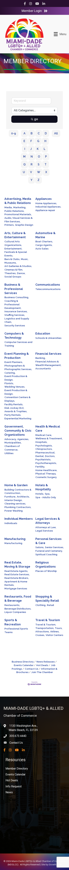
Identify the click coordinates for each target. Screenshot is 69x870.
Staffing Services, (14, 314)
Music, (24, 259)
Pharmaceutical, (45, 452)
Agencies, (23, 439)
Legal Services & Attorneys (47, 521)
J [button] (31, 149)
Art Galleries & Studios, (18, 266)
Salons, (39, 547)
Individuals (10, 523)
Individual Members (18, 518)
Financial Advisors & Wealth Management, (48, 363)
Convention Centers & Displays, (17, 399)
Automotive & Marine (45, 235)
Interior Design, (13, 500)
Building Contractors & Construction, (17, 491)
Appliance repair (45, 210)
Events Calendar (15, 774)
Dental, (39, 456)
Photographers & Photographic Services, (18, 367)
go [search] (36, 119)
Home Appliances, (46, 203)
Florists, (9, 383)
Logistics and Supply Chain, (16, 320)
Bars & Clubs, (12, 259)
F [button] (31, 141)
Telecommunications (48, 289)
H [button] (45, 141)
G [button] (38, 141)
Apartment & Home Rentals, (15, 583)
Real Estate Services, (17, 574)
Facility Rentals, (13, 404)
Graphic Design (24, 224)
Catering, (9, 372)
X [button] (46, 172)
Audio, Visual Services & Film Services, (18, 219)
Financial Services (48, 353)
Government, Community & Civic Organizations (17, 430)
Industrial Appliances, (48, 206)
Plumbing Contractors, (17, 507)
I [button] (24, 149)
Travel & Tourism (47, 620)
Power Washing (13, 510)
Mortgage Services (15, 588)
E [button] (24, 141)
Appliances (43, 199)
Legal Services (44, 530)
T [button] (46, 164)
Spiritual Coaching (46, 554)
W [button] (38, 172)
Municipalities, (12, 442)
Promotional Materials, (17, 214)
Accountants (43, 368)
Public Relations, (14, 210)
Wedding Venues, (14, 386)
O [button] (39, 156)
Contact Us (31, 668)
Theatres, (10, 273)
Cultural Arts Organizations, (13, 243)
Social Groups (12, 276)
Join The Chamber (42, 672)
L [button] (44, 149)
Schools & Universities (48, 338)
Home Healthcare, (46, 470)
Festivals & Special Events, (15, 254)
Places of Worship (46, 571)
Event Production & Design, (15, 378)
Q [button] (24, 164)
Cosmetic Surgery (46, 477)
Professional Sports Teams (16, 630)
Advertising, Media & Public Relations (17, 201)
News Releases (45, 661)
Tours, (58, 628)
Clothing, (40, 605)
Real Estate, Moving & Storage (17, 564)
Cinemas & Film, (13, 269)
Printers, (9, 224)
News (9, 792)
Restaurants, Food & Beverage (17, 598)
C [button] (39, 133)
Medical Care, (43, 435)
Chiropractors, (43, 448)
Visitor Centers (54, 635)
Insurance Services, (15, 311)
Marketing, (19, 207)
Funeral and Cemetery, (48, 550)
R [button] (32, 164)
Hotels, (39, 493)
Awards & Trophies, (15, 411)
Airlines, (54, 631)
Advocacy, (10, 439)
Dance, (21, 273)
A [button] (24, 133)
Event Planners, (13, 362)
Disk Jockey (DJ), (14, 407)
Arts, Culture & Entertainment (15, 235)
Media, (8, 207)
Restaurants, (12, 605)
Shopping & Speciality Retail (47, 598)
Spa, (47, 493)
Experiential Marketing (17, 418)
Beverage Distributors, (17, 608)
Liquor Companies (15, 612)
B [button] (32, 133)
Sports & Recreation (12, 622)
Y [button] (31, 180)
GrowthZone (55, 864)
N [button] (32, 156)
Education (42, 333)
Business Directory (23, 661)
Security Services (14, 325)
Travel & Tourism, (45, 624)
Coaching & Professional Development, (12, 304)
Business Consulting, (16, 297)
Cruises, (40, 635)
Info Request (13, 786)
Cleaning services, (15, 503)
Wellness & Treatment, (48, 438)
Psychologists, (43, 445)
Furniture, (10, 496)
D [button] (46, 133)
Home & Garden (16, 485)
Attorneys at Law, (45, 527)
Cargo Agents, (43, 245)
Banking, (40, 357)
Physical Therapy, (45, 473)
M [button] (24, 156)
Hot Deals (42, 665)
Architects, (23, 496)
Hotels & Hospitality (43, 487)
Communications (47, 284)
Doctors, (50, 456)
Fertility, (40, 466)
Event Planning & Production (16, 356)
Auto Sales (41, 248)
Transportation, (44, 628)
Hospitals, (41, 442)
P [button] (46, 156)
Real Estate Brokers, (16, 577)
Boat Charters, (44, 241)
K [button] (38, 149)
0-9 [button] (13, 133)
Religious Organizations (45, 564)
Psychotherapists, (46, 463)
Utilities (8, 453)
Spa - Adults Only (45, 497)
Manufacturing (14, 539)
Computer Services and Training (18, 344)
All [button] (56, 133)
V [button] (31, 172)
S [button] (38, 164)
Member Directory (16, 768)
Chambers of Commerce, (12, 448)
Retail (50, 605)
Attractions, (42, 631)
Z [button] (38, 180)
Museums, (10, 262)
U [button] (24, 172)
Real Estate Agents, (16, 571)
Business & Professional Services (13, 289)
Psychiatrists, (43, 459)
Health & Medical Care (47, 428)
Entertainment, (13, 248)
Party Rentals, (12, 414)
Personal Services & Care (48, 541)
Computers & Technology (14, 335)
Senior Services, (54, 547)
